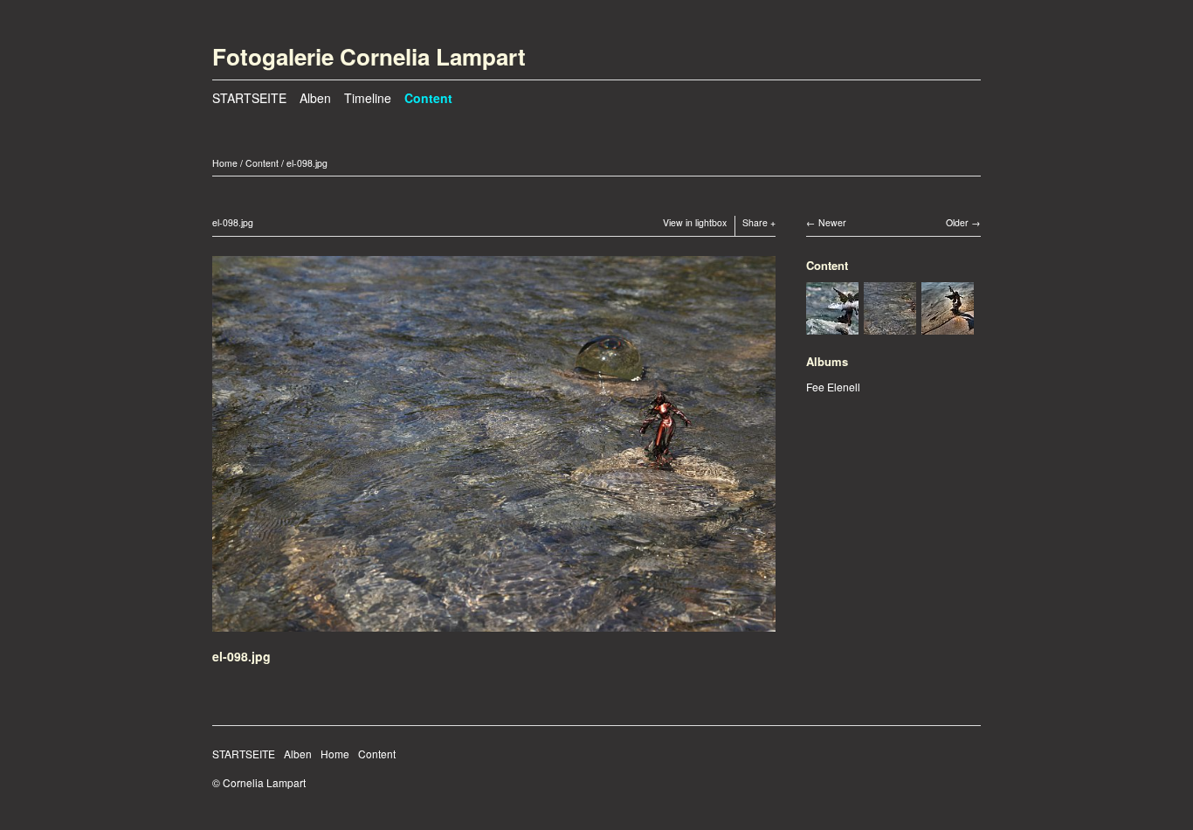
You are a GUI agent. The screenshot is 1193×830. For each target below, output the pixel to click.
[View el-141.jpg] (832, 325)
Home (225, 162)
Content (428, 98)
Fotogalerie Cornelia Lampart (369, 56)
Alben (315, 98)
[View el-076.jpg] (947, 325)
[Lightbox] (494, 634)
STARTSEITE (249, 98)
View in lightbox (695, 222)
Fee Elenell (833, 386)
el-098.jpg (307, 162)
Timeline (367, 98)
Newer (832, 222)
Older (957, 222)
